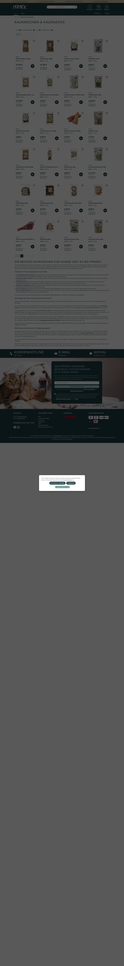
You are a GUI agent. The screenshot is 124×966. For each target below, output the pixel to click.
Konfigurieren (71, 483)
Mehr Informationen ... (68, 480)
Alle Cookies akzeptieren (62, 487)
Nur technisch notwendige (57, 483)
